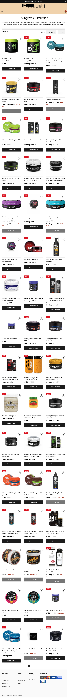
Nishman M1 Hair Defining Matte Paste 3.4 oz (54, 378)
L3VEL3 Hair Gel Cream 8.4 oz (11, 339)
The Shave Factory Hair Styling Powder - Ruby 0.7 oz (33, 532)
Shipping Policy (6, 686)
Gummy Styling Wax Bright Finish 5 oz (32, 340)
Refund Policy (5, 683)
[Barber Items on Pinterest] (32, 679)
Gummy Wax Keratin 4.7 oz (32, 259)
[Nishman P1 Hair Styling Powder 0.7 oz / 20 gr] (33, 364)
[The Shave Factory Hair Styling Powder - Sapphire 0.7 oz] (11, 518)
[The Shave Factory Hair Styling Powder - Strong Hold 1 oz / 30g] (55, 285)
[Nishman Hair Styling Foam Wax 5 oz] (55, 247)
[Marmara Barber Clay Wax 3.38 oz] (33, 597)
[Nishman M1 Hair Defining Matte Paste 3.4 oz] (55, 364)
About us (20, 677)
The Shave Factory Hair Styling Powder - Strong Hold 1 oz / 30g (55, 300)
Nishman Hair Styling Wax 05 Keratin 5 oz (11, 141)
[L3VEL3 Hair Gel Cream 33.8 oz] (33, 285)
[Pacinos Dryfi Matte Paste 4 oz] (33, 636)
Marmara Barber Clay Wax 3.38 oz (32, 611)
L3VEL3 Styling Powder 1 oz (54, 99)
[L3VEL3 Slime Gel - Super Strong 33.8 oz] (33, 46)
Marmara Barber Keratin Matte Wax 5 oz (9, 260)
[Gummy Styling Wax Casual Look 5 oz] (55, 403)
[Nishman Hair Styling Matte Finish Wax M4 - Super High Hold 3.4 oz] (55, 46)
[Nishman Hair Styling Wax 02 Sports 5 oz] (11, 480)
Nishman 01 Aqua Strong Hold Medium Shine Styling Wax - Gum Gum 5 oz (11, 651)
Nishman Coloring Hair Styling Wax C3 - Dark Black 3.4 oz (55, 179)
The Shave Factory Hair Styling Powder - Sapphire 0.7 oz (11, 532)
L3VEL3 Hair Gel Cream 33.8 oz (33, 298)
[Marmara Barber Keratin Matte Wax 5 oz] (11, 246)
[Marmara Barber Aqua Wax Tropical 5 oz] (33, 204)
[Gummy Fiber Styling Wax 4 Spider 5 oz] (11, 441)
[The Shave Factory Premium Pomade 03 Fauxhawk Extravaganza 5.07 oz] (11, 204)
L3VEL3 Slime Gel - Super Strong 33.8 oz (31, 60)
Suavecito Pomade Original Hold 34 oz (32, 571)
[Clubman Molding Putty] (11, 403)
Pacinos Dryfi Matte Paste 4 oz (33, 650)
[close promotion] (65, 1)
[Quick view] (19, 39)
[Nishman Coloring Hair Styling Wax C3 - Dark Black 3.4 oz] (55, 165)
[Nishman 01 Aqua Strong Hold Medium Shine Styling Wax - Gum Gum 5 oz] (11, 636)
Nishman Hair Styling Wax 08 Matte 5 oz (33, 494)
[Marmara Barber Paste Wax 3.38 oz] (11, 597)
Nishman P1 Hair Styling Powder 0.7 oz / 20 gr (31, 378)
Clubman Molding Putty (9, 416)
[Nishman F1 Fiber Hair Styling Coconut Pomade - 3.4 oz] (33, 441)
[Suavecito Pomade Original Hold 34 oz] (33, 557)
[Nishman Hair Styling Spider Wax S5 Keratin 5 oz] (33, 165)
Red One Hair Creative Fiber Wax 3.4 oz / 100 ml (55, 650)
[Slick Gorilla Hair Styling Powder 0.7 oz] (55, 557)
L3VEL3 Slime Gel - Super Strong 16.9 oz (9, 60)
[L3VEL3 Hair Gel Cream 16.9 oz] (55, 597)
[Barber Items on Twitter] (30, 679)
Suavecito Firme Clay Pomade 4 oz (8, 571)
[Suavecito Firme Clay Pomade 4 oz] (11, 557)
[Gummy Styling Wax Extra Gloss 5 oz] (55, 127)
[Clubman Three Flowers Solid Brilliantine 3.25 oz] (33, 403)
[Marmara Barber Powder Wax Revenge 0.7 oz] (55, 441)
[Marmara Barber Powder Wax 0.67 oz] (33, 127)
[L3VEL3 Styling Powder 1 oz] (55, 86)
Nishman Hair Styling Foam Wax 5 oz (54, 260)
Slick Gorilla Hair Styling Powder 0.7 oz (53, 571)
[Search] (44, 12)
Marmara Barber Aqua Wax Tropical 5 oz (32, 218)
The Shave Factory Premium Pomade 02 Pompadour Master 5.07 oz (55, 219)
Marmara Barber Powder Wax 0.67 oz (33, 141)
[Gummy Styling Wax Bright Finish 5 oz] (33, 326)
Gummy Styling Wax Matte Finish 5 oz (10, 179)
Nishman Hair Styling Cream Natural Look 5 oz (11, 299)
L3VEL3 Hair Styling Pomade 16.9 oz (10, 100)
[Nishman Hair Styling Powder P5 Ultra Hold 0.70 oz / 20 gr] (55, 518)
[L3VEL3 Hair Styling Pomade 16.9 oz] (11, 86)
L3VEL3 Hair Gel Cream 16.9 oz (55, 610)
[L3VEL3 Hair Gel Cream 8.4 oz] (11, 326)
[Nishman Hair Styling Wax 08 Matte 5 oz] (33, 480)
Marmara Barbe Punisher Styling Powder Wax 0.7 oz (10, 378)
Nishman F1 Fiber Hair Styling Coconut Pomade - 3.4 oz (33, 455)
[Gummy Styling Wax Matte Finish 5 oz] (11, 165)
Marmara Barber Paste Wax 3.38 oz (10, 611)
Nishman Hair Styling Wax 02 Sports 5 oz (11, 494)
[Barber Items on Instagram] (35, 679)
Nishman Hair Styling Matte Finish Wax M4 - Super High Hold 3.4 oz (54, 61)
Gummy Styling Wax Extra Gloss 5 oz (54, 141)
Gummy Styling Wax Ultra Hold (32, 100)
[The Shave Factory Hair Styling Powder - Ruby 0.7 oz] (33, 518)
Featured (50, 32)
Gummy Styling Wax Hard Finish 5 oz (54, 340)
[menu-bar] (2, 12)
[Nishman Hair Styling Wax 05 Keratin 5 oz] (11, 127)
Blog (19, 683)
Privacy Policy (6, 677)
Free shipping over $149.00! (33, 1)
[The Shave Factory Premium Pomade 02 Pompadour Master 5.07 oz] (55, 204)
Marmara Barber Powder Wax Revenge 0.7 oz (55, 455)
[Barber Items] (33, 6)
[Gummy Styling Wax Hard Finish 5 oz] (55, 326)
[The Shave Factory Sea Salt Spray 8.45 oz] (55, 480)
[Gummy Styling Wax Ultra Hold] (33, 86)
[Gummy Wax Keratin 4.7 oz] (33, 246)
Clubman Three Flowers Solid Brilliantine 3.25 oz (33, 417)
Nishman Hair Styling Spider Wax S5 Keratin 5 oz (32, 179)
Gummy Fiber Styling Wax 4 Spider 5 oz (10, 455)
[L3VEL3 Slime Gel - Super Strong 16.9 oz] (11, 46)
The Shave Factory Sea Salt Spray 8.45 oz (55, 494)
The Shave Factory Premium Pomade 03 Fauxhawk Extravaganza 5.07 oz (11, 219)
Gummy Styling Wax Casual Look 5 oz (55, 417)
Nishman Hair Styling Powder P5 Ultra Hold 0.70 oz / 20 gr (55, 532)
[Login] (23, 12)
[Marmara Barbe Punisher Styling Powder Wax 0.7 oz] (11, 364)
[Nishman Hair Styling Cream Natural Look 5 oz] (11, 285)
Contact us (21, 680)
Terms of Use (5, 680)
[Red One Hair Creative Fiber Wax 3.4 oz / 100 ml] (55, 636)
